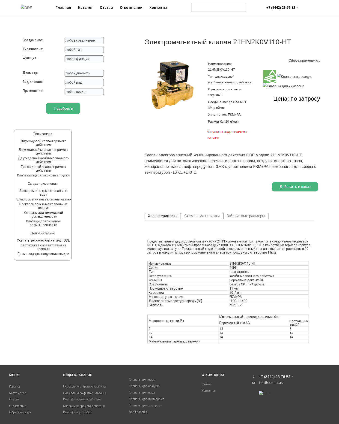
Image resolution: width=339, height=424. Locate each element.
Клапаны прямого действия (82, 399)
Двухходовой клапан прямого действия (43, 143)
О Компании (17, 406)
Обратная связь (20, 412)
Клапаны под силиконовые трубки (43, 175)
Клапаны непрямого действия (84, 406)
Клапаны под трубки (77, 412)
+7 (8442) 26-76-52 (280, 7)
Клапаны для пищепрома (146, 399)
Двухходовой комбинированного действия (43, 160)
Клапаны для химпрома (145, 405)
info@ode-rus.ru (271, 383)
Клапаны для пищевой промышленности (43, 223)
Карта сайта (17, 393)
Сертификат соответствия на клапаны (43, 247)
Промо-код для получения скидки (43, 254)
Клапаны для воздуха (144, 386)
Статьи (106, 7)
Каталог (85, 7)
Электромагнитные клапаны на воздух (43, 206)
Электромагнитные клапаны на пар (43, 199)
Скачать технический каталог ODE (43, 240)
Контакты (158, 7)
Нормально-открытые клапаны (84, 386)
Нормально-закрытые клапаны (84, 393)
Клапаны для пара (142, 392)
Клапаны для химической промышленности (43, 214)
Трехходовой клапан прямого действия (43, 168)
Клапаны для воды (142, 379)
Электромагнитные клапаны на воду (43, 192)
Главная (63, 7)
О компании (131, 7)
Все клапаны (138, 412)
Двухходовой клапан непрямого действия (43, 151)
